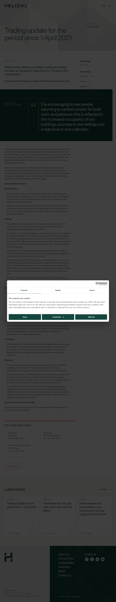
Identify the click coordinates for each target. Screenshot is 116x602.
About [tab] (91, 290)
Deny (25, 317)
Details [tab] (58, 290)
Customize (56, 317)
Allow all (91, 317)
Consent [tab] (24, 290)
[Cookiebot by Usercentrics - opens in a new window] (97, 283)
